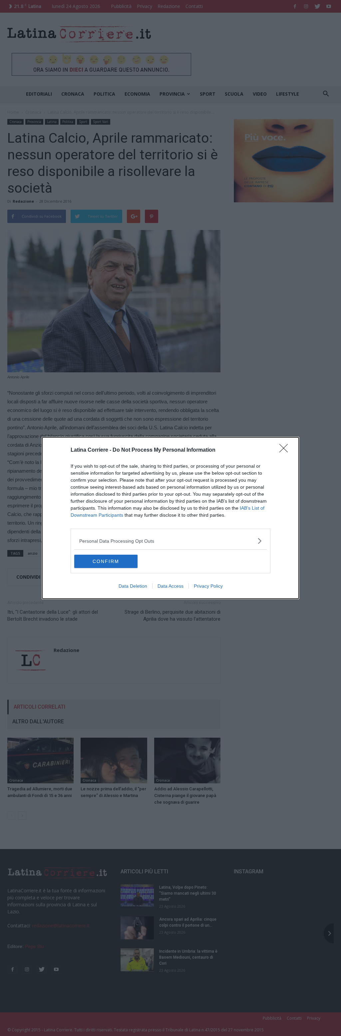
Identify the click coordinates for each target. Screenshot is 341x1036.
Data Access (170, 586)
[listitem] (170, 540)
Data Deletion (133, 586)
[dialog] (170, 518)
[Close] (285, 450)
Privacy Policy (208, 586)
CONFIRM (106, 561)
